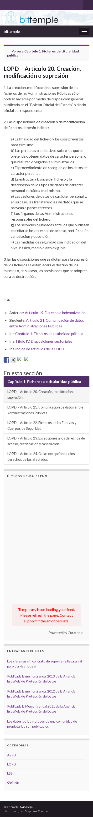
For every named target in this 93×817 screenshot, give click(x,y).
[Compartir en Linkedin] (20, 360)
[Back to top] (82, 789)
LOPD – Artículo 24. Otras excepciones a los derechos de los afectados (41, 456)
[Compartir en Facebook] (6, 360)
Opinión (13, 782)
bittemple (12, 31)
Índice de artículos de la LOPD (39, 348)
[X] (13, 3)
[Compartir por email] (27, 360)
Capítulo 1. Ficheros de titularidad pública (49, 333)
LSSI (10, 773)
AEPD (11, 755)
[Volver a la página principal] (46, 18)
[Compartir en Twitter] (13, 360)
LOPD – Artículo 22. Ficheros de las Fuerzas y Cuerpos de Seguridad (41, 425)
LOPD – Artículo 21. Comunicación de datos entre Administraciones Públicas (45, 410)
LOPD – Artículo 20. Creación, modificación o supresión (41, 394)
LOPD (11, 764)
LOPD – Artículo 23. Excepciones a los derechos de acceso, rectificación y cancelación (46, 441)
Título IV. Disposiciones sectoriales (43, 341)
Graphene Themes (37, 811)
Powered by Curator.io (65, 633)
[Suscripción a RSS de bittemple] (6, 3)
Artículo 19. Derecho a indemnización (55, 312)
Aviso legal (26, 807)
